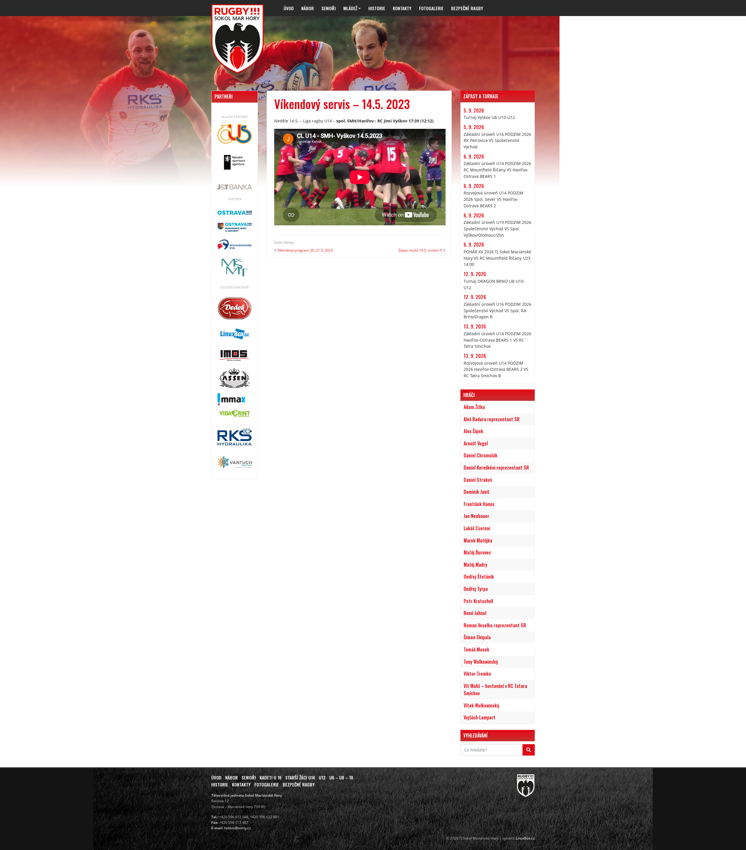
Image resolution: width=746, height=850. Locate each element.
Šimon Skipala (477, 637)
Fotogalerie (431, 8)
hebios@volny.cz (237, 828)
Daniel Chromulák (480, 455)
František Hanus (479, 503)
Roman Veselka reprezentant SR (495, 625)
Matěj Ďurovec (477, 552)
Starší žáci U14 (300, 777)
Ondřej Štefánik (479, 576)
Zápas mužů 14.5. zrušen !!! (420, 250)
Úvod (289, 8)
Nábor (307, 8)
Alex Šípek (473, 431)
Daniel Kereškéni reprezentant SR (496, 467)
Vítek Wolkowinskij (481, 705)
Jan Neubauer (476, 515)
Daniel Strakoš (478, 479)
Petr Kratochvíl (478, 601)
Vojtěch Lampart (479, 717)
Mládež (350, 8)
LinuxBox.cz (525, 838)
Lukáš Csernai (477, 528)
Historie (376, 8)
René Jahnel (475, 613)
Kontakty (402, 8)
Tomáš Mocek (476, 649)
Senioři (328, 8)
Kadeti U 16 (270, 777)
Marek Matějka (478, 540)
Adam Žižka (474, 406)
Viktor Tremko (477, 673)
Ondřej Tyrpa (476, 588)
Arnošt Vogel (476, 443)
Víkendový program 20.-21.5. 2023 (305, 250)
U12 (322, 777)
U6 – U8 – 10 (341, 777)
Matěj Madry (475, 564)
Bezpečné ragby (467, 8)
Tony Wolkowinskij (481, 661)
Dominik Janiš (476, 491)
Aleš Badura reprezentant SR (492, 419)
